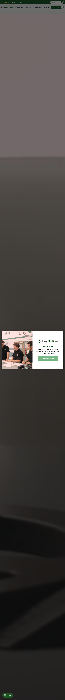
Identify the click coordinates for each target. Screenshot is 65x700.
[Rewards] (7, 695)
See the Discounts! (48, 358)
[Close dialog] (61, 333)
